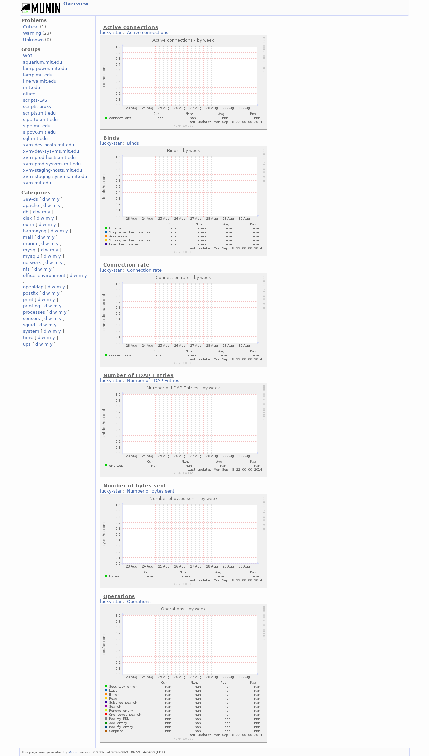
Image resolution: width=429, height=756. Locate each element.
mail (28, 237)
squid (29, 324)
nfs (26, 269)
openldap (33, 286)
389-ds (30, 199)
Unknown (33, 39)
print (28, 299)
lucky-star (111, 32)
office (29, 93)
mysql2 (31, 256)
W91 (28, 55)
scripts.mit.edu (39, 113)
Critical (31, 26)
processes (34, 312)
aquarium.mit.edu (42, 62)
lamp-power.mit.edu (45, 68)
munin (30, 243)
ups (27, 344)
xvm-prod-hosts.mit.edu (49, 157)
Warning (32, 33)
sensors (31, 318)
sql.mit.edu (35, 138)
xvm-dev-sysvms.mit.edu (51, 151)
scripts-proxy (37, 106)
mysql (30, 249)
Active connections (147, 32)
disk (27, 218)
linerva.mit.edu (39, 81)
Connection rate (144, 270)
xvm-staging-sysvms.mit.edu (55, 176)
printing (31, 305)
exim (28, 224)
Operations (139, 601)
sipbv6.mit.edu (39, 132)
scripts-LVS (35, 100)
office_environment (44, 275)
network (32, 262)
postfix (30, 293)
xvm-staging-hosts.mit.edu (52, 170)
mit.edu (31, 87)
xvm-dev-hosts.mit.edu (48, 144)
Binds (133, 143)
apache (31, 205)
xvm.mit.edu (37, 182)
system (31, 331)
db (25, 211)
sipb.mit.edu (36, 125)
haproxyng (34, 230)
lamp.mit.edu (37, 74)
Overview (75, 3)
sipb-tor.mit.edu (40, 119)
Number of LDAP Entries (153, 380)
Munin (73, 752)
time (28, 337)
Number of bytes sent (150, 491)
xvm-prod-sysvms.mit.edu (52, 163)
